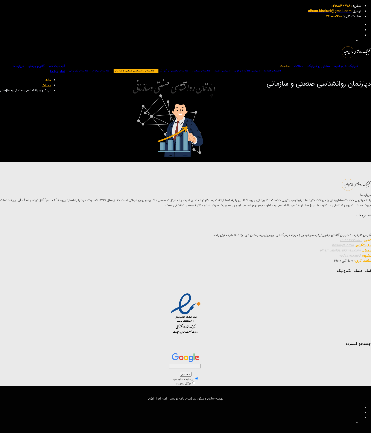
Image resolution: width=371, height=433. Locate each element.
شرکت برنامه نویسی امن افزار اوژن (172, 398)
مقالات (298, 66)
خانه (48, 80)
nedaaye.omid (343, 245)
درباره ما (18, 66)
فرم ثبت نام (57, 66)
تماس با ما (57, 71)
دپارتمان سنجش (201, 71)
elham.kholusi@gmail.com (340, 250)
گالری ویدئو (36, 66)
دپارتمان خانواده (272, 71)
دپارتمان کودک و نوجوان (247, 71)
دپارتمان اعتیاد (222, 71)
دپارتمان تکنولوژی (78, 71)
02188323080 (351, 240)
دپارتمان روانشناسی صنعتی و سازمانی (134, 71)
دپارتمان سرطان (101, 71)
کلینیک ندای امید (346, 66)
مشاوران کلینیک (318, 66)
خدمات (285, 66)
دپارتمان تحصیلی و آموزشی (173, 71)
